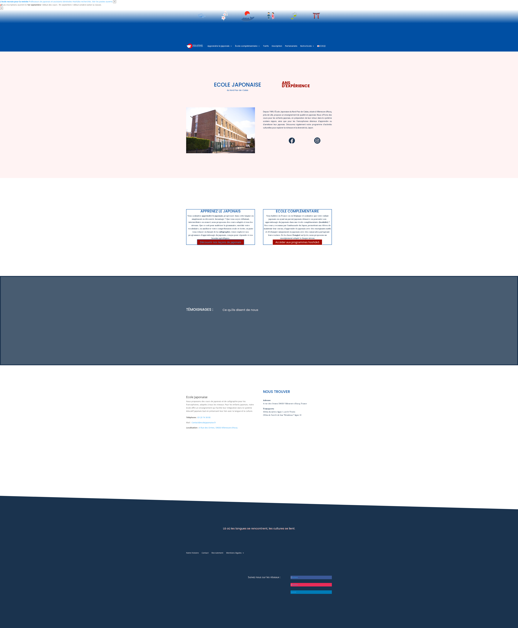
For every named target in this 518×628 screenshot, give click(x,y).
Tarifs (266, 46)
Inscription (277, 46)
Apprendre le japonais (218, 46)
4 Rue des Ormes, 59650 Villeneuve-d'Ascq (218, 427)
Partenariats (291, 46)
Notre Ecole (306, 46)
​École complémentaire (246, 46)
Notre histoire (192, 553)
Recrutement (217, 553)
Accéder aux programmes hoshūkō (297, 242)
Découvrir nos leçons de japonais (220, 242)
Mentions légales (234, 553)
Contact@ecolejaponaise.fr (204, 422)
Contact (205, 553)
